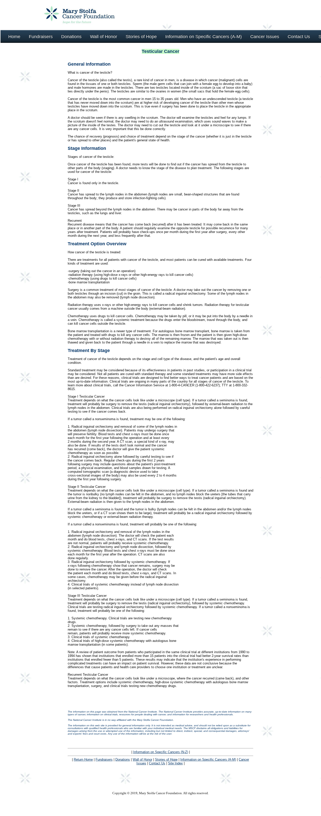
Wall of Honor (142, 759)
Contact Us (157, 763)
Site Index (175, 763)
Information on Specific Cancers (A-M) (208, 759)
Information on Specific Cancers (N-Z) (160, 752)
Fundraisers (104, 759)
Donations (122, 759)
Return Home (83, 759)
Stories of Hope (166, 759)
